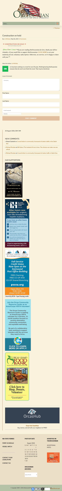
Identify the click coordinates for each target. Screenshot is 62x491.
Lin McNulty (7, 39)
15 (36, 452)
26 (31, 456)
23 (25, 456)
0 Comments (22, 39)
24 (27, 456)
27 (33, 456)
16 (25, 454)
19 (31, 454)
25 (29, 456)
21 (34, 454)
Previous (57, 28)
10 (27, 452)
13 (32, 452)
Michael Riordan (10, 147)
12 (31, 452)
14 (34, 452)
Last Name (5, 101)
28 (34, 456)
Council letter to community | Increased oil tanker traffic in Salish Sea (37, 153)
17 (27, 454)
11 (29, 452)
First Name (5, 93)
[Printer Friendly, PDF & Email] (9, 49)
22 (36, 454)
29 (36, 456)
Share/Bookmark (55, 488)
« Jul (26, 461)
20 (33, 454)
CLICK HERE (42, 52)
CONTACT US (6, 463)
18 (29, 454)
